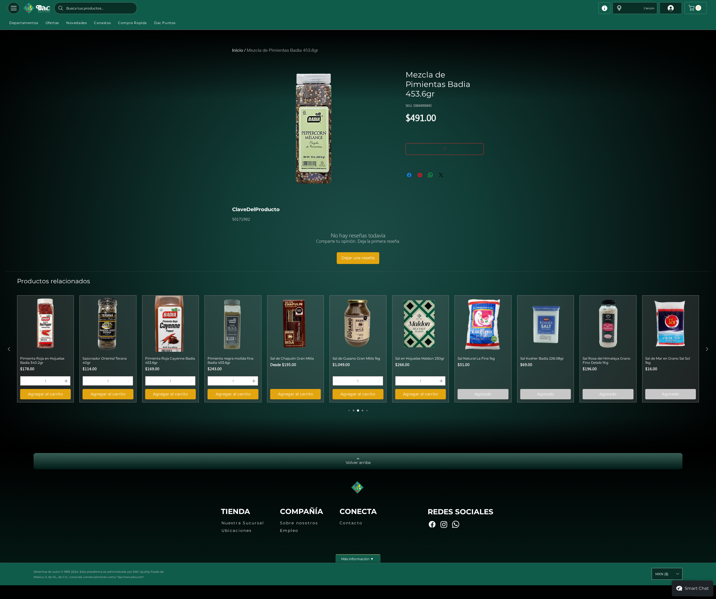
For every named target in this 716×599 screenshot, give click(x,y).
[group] (358, 349)
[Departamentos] (14, 8)
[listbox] (667, 574)
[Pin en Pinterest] (419, 175)
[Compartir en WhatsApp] (430, 175)
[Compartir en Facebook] (409, 175)
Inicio (237, 50)
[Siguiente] (707, 349)
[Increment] (66, 380)
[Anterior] (9, 349)
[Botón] (36, 8)
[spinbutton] (45, 380)
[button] (635, 8)
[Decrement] (24, 380)
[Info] (604, 8)
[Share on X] (441, 175)
